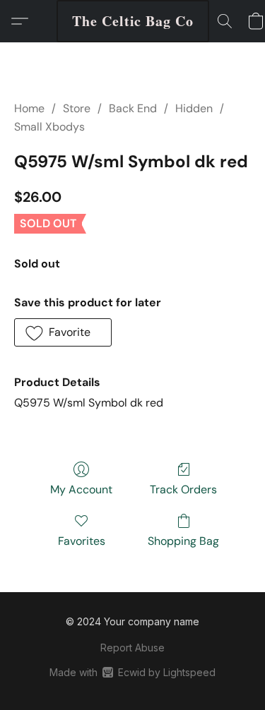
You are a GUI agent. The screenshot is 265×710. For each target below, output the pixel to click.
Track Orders (183, 489)
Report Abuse (132, 648)
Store (76, 108)
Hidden (194, 108)
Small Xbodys (49, 126)
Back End (133, 108)
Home (29, 108)
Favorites (81, 541)
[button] (133, 21)
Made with (132, 672)
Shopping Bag (183, 541)
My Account (81, 489)
